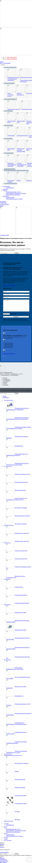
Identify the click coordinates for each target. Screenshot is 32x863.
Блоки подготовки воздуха (22, 474)
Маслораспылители (20, 490)
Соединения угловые (21, 803)
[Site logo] (8, 233)
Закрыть (2, 844)
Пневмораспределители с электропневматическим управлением (17, 418)
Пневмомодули (19, 696)
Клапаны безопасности (20, 94)
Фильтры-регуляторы (21, 523)
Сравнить (6, 839)
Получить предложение (9, 285)
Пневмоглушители (20, 779)
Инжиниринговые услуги (13, 192)
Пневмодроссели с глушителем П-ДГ (15, 576)
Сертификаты (10, 187)
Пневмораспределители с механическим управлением (17, 464)
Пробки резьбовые (20, 787)
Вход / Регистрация (7, 840)
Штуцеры (17, 819)
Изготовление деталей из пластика (16, 193)
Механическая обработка (13, 194)
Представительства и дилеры (14, 199)
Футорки (17, 811)
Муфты (17, 771)
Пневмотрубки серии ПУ (22, 533)
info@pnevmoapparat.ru (9, 353)
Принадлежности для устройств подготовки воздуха (16, 499)
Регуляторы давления (21, 507)
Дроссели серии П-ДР (21, 121)
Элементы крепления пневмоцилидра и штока (16, 751)
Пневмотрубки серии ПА (22, 541)
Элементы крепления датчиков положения (16, 742)
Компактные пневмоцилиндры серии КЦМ (14, 668)
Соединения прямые (20, 795)
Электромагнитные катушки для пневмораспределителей (18, 427)
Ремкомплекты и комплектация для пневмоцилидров (16, 723)
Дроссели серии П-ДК (11, 121)
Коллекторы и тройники (10, 181)
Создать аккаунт (4, 852)
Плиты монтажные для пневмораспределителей (17, 454)
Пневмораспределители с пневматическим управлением (17, 409)
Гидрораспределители (21, 595)
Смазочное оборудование (22, 603)
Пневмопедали (19, 446)
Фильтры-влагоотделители (22, 515)
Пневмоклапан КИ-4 (20, 630)
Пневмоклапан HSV (11, 149)
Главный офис (10, 197)
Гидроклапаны (19, 587)
